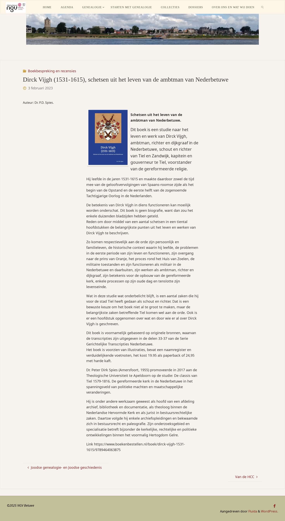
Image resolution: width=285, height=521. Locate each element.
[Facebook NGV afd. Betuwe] (274, 506)
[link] (262, 7)
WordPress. (269, 511)
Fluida (252, 511)
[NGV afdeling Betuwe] (16, 7)
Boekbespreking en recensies (52, 71)
